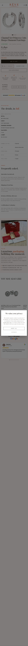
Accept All (14, 328)
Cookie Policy (6, 322)
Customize (14, 332)
